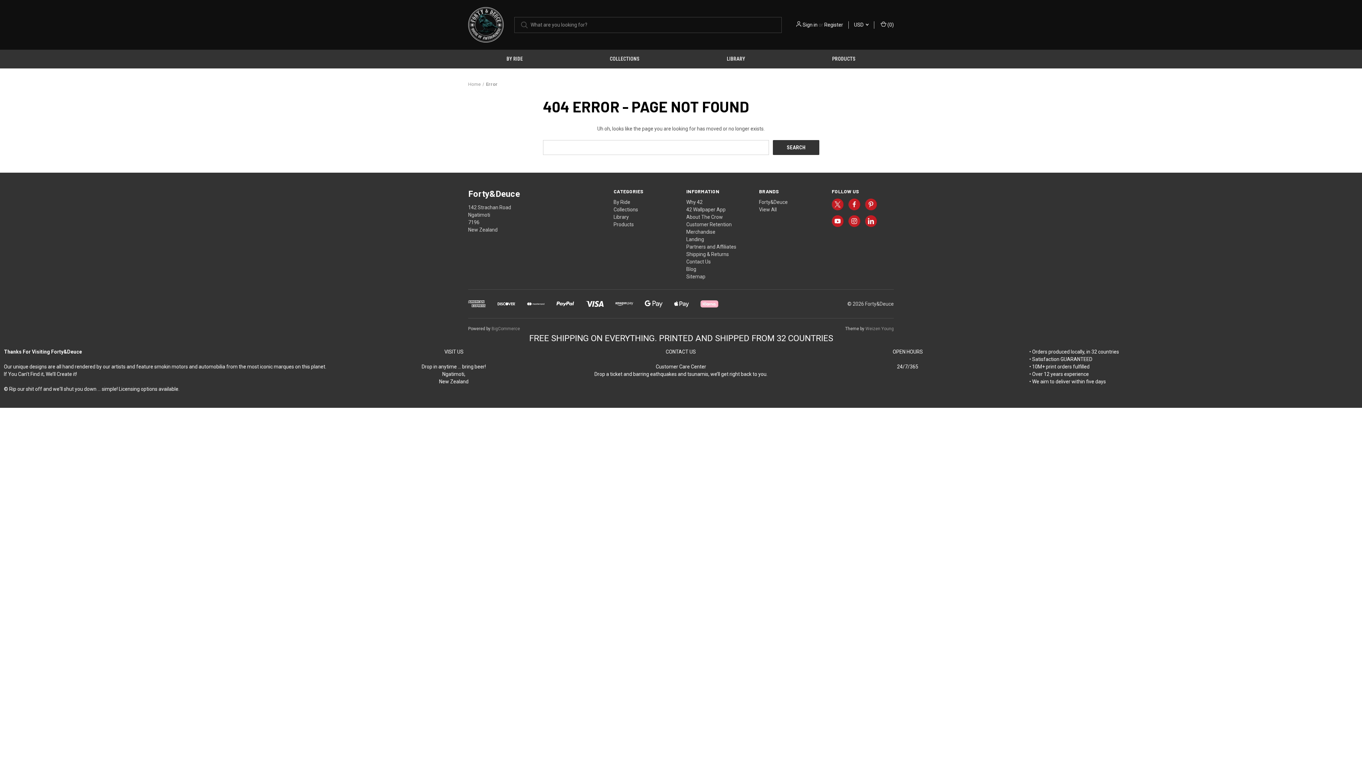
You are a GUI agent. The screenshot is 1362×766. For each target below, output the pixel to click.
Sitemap (695, 276)
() (890, 25)
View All (768, 209)
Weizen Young (879, 328)
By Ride (514, 59)
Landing (695, 239)
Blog (691, 269)
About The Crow (704, 217)
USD (859, 25)
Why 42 (694, 202)
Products (844, 59)
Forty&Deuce (773, 202)
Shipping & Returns (707, 254)
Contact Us (698, 262)
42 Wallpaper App (706, 209)
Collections (625, 59)
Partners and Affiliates (711, 247)
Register (833, 25)
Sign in (810, 25)
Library (736, 59)
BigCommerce (506, 328)
